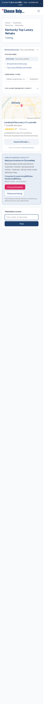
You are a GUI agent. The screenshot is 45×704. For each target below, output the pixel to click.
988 (20, 2)
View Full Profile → (22, 142)
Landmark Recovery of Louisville (20, 122)
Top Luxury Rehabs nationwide (19, 67)
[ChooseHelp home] (13, 11)
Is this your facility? (22, 147)
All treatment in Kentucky (17, 64)
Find (22, 224)
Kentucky (19, 25)
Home (7, 23)
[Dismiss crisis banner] (40, 3)
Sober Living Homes (15, 79)
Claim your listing (14, 193)
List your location (15, 187)
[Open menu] (38, 11)
